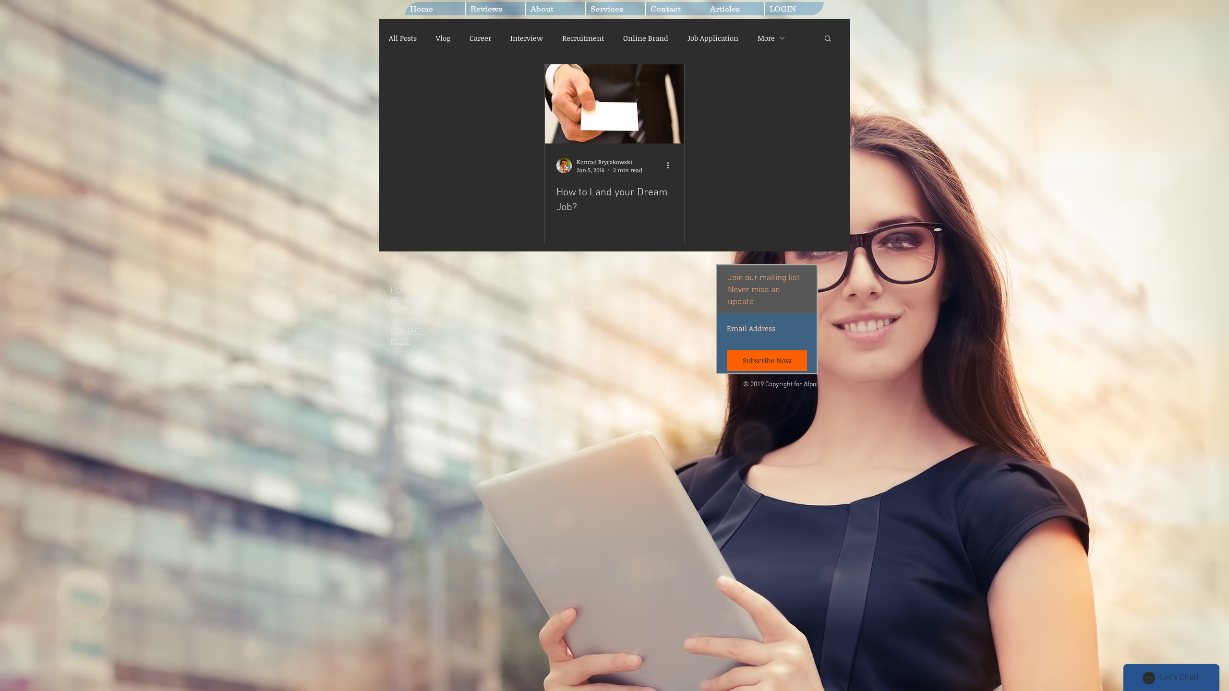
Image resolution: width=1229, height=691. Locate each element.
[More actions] (671, 165)
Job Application (712, 38)
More (766, 38)
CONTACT (408, 331)
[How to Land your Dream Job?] (614, 103)
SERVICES (408, 321)
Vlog (443, 38)
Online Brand (645, 38)
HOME (401, 291)
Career (480, 38)
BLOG (400, 341)
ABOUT (403, 311)
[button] (827, 39)
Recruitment (583, 38)
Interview (526, 38)
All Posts (403, 38)
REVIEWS (407, 301)
